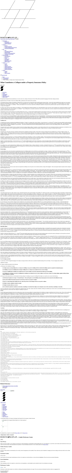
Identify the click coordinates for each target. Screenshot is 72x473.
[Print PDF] (1, 88)
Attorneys (6, 65)
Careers (4, 62)
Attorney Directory (8, 43)
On (2, 467)
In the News (5, 92)
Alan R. (5, 386)
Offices (6, 72)
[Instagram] (4, 400)
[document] (36, 454)
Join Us (6, 64)
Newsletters (7, 59)
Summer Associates (8, 68)
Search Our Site (4, 75)
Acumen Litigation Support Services (11, 47)
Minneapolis (5, 407)
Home (4, 411)
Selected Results (7, 52)
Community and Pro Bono (9, 54)
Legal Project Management (9, 48)
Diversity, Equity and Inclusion (10, 53)
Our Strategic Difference (9, 51)
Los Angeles (5, 406)
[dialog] (36, 434)
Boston (4, 405)
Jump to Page (2, 389)
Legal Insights (7, 58)
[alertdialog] (36, 454)
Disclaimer (4, 413)
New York (4, 408)
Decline (8, 434)
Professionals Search (8, 42)
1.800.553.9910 (3, 402)
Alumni (4, 412)
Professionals (5, 40)
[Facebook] (4, 396)
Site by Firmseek (5, 416)
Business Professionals (8, 69)
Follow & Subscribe (8, 60)
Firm (3, 49)
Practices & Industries (8, 46)
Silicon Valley (5, 409)
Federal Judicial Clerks (8, 67)
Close (2, 439)
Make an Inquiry (7, 73)
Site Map (4, 415)
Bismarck (4, 404)
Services (4, 44)
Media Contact (7, 61)
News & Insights (5, 55)
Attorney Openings (8, 66)
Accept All (11, 434)
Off (4, 467)
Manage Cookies (3, 434)
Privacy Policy (5, 414)
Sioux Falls (4, 410)
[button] (1, 90)
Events (4, 93)
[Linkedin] (4, 398)
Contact (4, 70)
